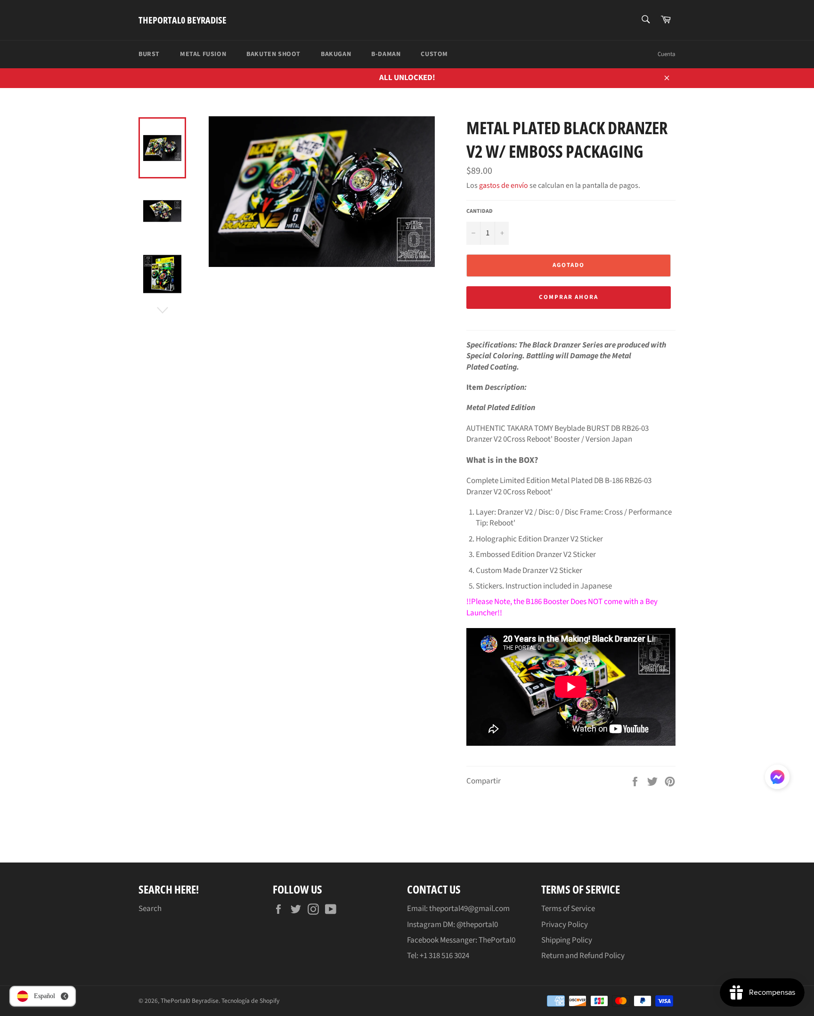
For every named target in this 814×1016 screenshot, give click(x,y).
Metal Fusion (203, 54)
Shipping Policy (566, 940)
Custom (434, 54)
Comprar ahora (568, 297)
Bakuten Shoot (273, 54)
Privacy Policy (564, 924)
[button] (777, 779)
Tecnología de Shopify (250, 1000)
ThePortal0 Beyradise (182, 20)
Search (150, 908)
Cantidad (479, 211)
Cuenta (667, 54)
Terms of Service (568, 908)
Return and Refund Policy (583, 955)
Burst (149, 54)
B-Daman (385, 54)
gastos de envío (503, 185)
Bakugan (336, 54)
